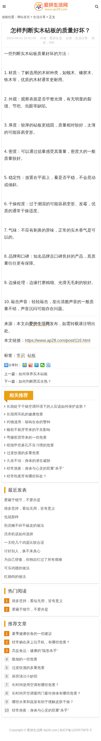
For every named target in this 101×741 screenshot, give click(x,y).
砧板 (31, 355)
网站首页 (23, 17)
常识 (21, 355)
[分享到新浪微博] (30, 365)
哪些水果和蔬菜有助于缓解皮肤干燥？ (43, 702)
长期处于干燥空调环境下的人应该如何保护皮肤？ (46, 406)
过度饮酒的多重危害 (23, 453)
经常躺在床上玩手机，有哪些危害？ (41, 642)
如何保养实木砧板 (33, 374)
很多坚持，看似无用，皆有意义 (29, 508)
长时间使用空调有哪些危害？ (35, 685)
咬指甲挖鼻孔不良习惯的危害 (30, 445)
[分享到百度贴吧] (48, 365)
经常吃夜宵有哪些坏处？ (27, 476)
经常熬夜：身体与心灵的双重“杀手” (35, 468)
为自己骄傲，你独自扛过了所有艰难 (33, 559)
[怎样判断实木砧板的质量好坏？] (50, 6)
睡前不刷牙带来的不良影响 (28, 430)
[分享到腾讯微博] (36, 365)
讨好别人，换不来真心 (22, 551)
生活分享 (39, 17)
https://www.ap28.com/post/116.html (57, 340)
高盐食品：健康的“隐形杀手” (35, 651)
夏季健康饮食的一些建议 (32, 634)
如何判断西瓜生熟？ (35, 381)
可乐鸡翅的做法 (17, 568)
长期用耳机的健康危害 (25, 414)
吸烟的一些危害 (24, 659)
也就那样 (11, 517)
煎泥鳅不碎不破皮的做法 (24, 525)
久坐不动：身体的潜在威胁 (28, 461)
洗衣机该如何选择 (18, 534)
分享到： (15, 365)
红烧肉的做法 (15, 576)
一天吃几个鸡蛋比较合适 (24, 542)
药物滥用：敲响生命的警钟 (28, 422)
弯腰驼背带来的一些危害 (27, 437)
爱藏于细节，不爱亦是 (22, 500)
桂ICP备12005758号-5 (76, 730)
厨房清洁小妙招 (24, 676)
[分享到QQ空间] (25, 365)
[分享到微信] (42, 365)
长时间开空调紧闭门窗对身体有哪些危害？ (46, 693)
